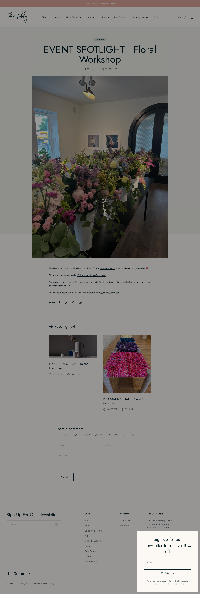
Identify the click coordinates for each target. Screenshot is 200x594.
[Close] (192, 536)
